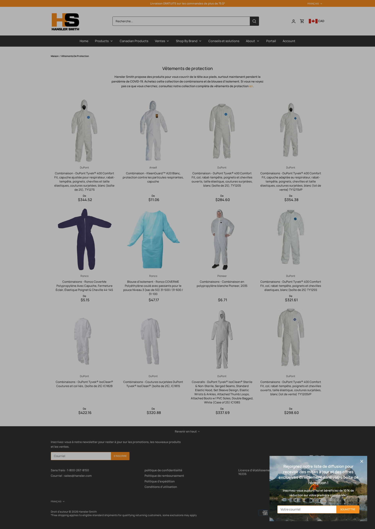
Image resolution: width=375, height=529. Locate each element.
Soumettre (347, 509)
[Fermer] (361, 461)
